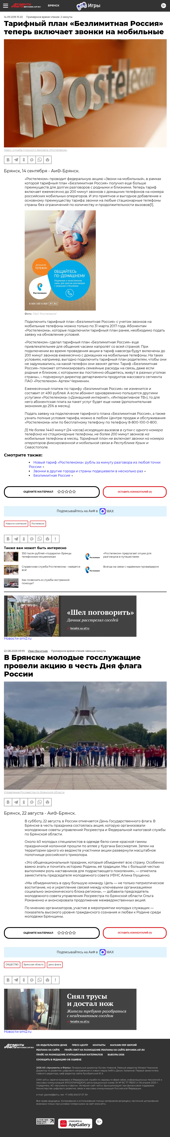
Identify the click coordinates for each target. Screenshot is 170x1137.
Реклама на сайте (48, 1050)
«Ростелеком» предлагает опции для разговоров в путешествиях (127, 555)
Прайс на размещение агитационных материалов (69, 1054)
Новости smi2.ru (18, 638)
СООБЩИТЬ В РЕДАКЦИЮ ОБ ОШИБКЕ (58, 1059)
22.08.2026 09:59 (14, 650)
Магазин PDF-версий (123, 1045)
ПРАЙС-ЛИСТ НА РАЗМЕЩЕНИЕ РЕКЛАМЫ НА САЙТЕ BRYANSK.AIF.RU (104, 1050)
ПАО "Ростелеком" (45, 313)
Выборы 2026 (116, 1054)
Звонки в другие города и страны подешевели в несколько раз (88, 471)
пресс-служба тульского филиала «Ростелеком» (35, 150)
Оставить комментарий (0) (135, 492)
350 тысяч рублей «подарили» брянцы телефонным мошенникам (46, 555)
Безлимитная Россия (51, 475)
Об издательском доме (51, 1045)
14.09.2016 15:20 (13, 16)
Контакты (99, 1045)
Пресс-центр (80, 1045)
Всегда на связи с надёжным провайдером (131, 566)
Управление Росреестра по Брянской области (34, 792)
